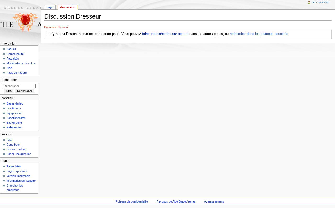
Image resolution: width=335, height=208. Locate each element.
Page (50, 7)
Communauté (15, 53)
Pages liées (14, 166)
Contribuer (13, 144)
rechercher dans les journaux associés (259, 34)
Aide (9, 68)
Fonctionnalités (16, 117)
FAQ (9, 139)
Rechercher (9, 80)
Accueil (11, 48)
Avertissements (214, 201)
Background (14, 122)
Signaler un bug (16, 149)
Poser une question (19, 153)
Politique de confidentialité (132, 201)
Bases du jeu (15, 103)
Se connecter (320, 2)
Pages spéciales (17, 171)
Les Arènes (14, 108)
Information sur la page (21, 180)
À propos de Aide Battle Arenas (176, 201)
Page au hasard (17, 72)
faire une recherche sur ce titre (165, 34)
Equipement (14, 113)
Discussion (67, 7)
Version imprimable (18, 175)
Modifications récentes (21, 63)
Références (14, 127)
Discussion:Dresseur (56, 27)
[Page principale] (20, 20)
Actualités (13, 58)
